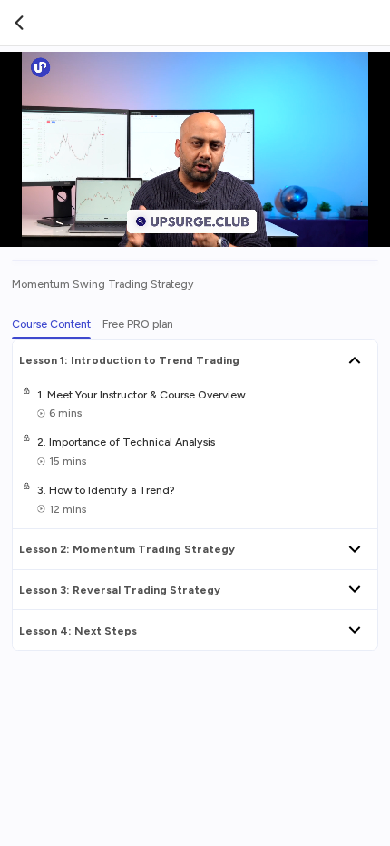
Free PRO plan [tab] (137, 323)
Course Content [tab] (51, 323)
